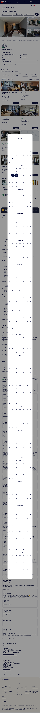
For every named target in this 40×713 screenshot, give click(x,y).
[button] (27, 144)
